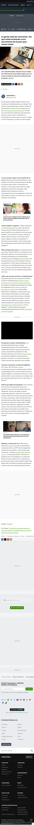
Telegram (24, 699)
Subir (28, 757)
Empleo (4, 739)
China (4, 29)
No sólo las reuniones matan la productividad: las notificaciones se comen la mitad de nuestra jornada (16, 530)
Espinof (19, 777)
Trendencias (5, 795)
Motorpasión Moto (22, 787)
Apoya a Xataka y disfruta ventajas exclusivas (17, 712)
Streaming (4, 724)
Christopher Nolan (21, 29)
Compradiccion (5, 799)
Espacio (4, 727)
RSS (27, 699)
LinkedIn (3, 702)
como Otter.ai (27, 354)
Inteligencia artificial (7, 736)
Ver (18, 607)
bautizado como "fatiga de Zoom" (12, 305)
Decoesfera (5, 797)
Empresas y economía (13, 536)
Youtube (17, 699)
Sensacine (20, 775)
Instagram (20, 699)
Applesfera (4, 769)
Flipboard (19, 84)
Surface (10, 524)
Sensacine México (22, 810)
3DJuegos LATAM (21, 807)
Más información (19, 823)
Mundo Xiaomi (5, 774)
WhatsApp (8, 699)
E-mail (22, 84)
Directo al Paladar (6, 785)
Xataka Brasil (5, 810)
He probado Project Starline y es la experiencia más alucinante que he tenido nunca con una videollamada (16, 436)
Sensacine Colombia (22, 812)
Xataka (3, 765)
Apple (3, 733)
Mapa (29, 29)
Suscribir (29, 689)
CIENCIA (22, 5)
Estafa (13, 29)
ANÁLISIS (3, 5)
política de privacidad (22, 692)
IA (8, 29)
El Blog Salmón (21, 795)
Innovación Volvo (20, 15)
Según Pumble (24, 259)
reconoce (11, 446)
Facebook (13, 84)
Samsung (20, 733)
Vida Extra (19, 767)
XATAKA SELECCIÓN (13, 5)
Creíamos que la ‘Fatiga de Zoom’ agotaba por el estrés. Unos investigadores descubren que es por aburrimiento (16, 218)
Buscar (31, 750)
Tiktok (6, 702)
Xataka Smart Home (7, 771)
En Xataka (5, 215)
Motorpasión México (22, 814)
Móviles (19, 727)
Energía (4, 730)
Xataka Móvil (5, 767)
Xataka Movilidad (21, 730)
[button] (11, 95)
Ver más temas (6, 744)
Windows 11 (20, 739)
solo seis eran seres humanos (14, 111)
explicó (20, 367)
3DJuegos (19, 765)
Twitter (16, 84)
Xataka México (5, 807)
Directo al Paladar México (8, 814)
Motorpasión (20, 785)
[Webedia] (30, 1)
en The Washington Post (9, 228)
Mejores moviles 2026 (18, 677)
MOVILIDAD (30, 5)
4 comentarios (7, 84)
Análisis (19, 724)
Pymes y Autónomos (22, 797)
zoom (23, 536)
